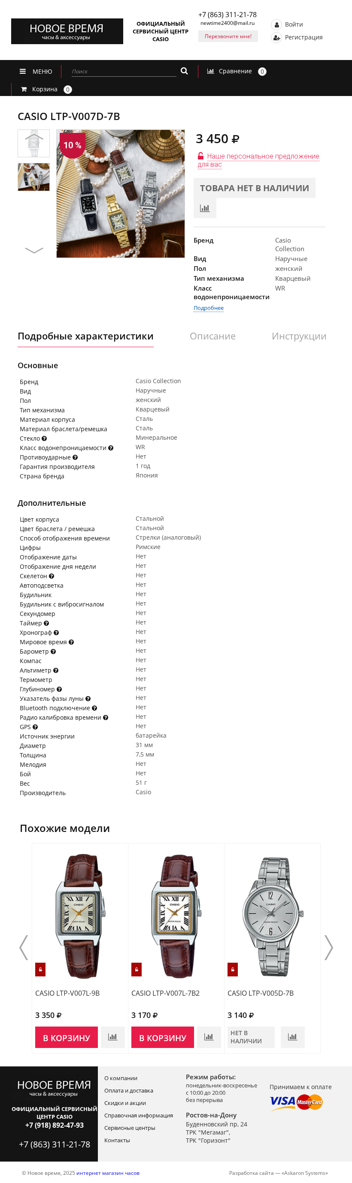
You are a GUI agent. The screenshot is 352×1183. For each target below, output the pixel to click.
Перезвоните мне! (228, 36)
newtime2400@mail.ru (227, 23)
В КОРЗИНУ (66, 1038)
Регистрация (303, 37)
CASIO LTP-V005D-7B (261, 993)
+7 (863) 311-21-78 (227, 14)
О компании (120, 1078)
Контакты (117, 1140)
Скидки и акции (125, 1103)
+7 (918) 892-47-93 (54, 1125)
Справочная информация (138, 1115)
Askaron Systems (304, 1173)
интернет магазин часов (108, 1173)
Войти (293, 24)
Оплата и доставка (128, 1090)
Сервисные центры (129, 1128)
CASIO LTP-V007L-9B (67, 993)
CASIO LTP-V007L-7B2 (165, 993)
